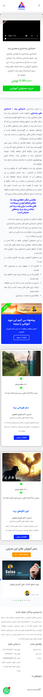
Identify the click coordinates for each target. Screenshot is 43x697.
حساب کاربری (37, 649)
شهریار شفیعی (35, 594)
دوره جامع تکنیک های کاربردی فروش (24, 584)
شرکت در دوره (21, 337)
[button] (21, 437)
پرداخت (38, 658)
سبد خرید (38, 654)
